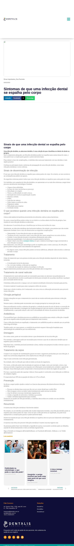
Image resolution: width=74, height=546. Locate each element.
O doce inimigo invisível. (56, 470)
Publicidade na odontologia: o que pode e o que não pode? (14, 470)
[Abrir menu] (68, 19)
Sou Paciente (20, 79)
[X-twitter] (13, 537)
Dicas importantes (9, 79)
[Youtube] (18, 537)
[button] (8, 98)
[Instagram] (9, 537)
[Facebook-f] (5, 537)
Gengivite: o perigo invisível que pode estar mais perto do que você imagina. (37, 477)
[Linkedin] (22, 537)
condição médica (28, 241)
